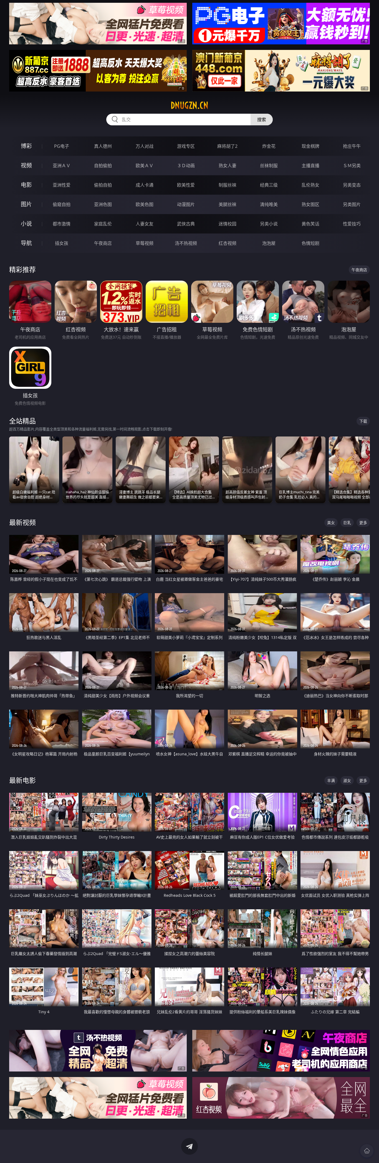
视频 (26, 165)
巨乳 (347, 522)
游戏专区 (186, 146)
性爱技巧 (352, 224)
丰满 (331, 780)
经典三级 (269, 185)
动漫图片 (186, 204)
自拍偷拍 (103, 165)
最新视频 (22, 522)
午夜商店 (103, 243)
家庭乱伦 (103, 224)
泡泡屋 (269, 243)
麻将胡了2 (227, 146)
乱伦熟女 (310, 185)
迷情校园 (227, 224)
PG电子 (61, 146)
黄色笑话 (310, 224)
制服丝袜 (227, 185)
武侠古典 (186, 224)
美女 (331, 522)
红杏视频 (227, 243)
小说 (26, 223)
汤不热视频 (186, 243)
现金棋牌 (310, 146)
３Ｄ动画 (186, 165)
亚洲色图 (103, 204)
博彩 (26, 146)
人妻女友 (144, 224)
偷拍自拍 (103, 185)
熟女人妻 (227, 165)
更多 (363, 522)
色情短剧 (310, 243)
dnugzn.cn (189, 105)
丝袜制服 (269, 165)
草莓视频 (144, 243)
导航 (26, 243)
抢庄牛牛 (352, 146)
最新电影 (22, 780)
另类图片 (352, 204)
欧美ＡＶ (144, 165)
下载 (363, 421)
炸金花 (269, 146)
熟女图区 (310, 204)
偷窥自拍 (61, 204)
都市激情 (61, 224)
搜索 (261, 119)
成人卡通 (144, 185)
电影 (26, 185)
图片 (26, 204)
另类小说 (269, 224)
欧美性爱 (186, 185)
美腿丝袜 (227, 204)
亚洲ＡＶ (61, 165)
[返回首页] (366, 1150)
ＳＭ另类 (352, 165)
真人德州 (103, 146)
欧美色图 (144, 204)
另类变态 (352, 185)
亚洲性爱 (61, 185)
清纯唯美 (269, 204)
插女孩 (61, 243)
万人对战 (144, 146)
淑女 (347, 780)
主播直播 (310, 165)
